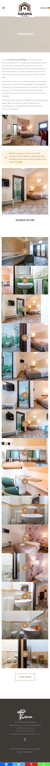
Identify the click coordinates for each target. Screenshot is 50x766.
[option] (25, 197)
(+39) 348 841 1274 (25, 728)
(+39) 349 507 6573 (25, 731)
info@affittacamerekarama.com (25, 734)
